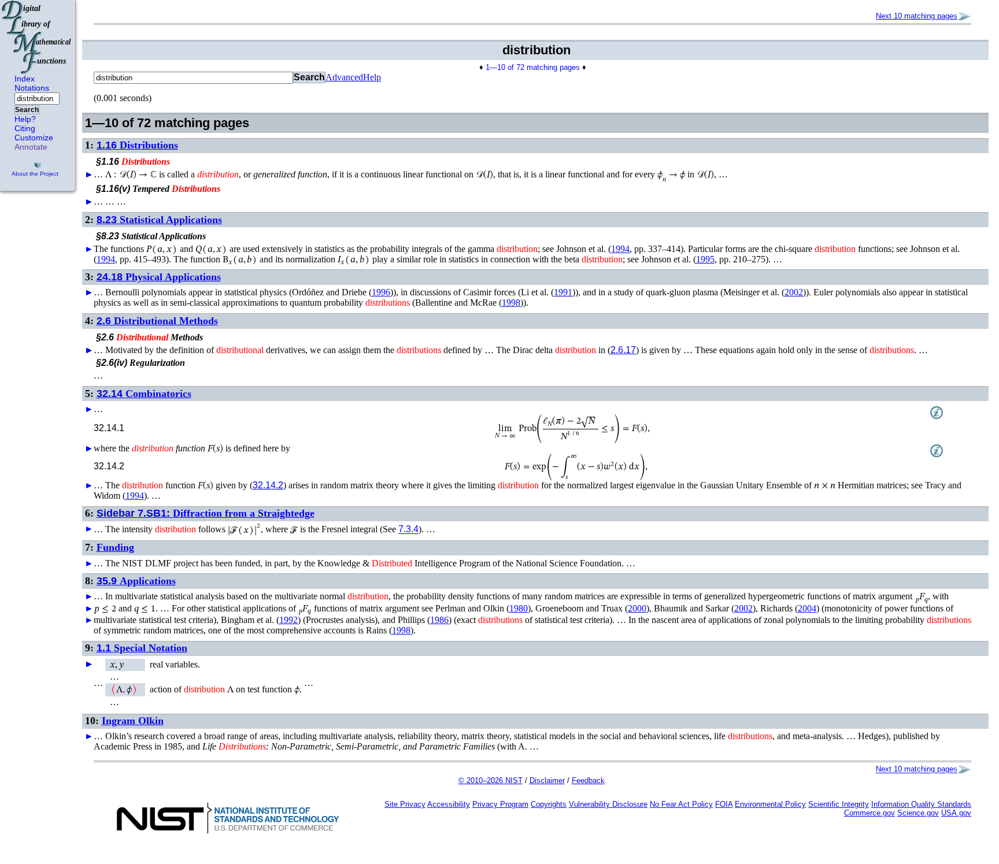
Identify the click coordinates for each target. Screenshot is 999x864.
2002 (794, 292)
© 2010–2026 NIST (490, 780)
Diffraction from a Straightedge (205, 513)
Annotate (30, 146)
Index (24, 78)
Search (27, 110)
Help (372, 77)
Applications (136, 581)
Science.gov (918, 813)
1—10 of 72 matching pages (533, 67)
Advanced (344, 77)
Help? (25, 119)
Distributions (137, 145)
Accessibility (448, 804)
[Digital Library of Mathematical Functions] (37, 37)
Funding (115, 547)
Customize (33, 137)
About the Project (35, 173)
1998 (511, 302)
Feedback (588, 780)
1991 (563, 292)
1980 (518, 608)
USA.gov (956, 813)
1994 (620, 249)
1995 (705, 259)
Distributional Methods (157, 321)
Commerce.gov (869, 813)
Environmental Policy (770, 804)
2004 (807, 608)
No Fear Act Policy (681, 804)
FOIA (723, 804)
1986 (439, 620)
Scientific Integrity (838, 804)
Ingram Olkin (133, 720)
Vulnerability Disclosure (608, 804)
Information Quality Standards (921, 804)
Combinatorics (144, 393)
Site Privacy (405, 804)
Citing (24, 128)
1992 (288, 620)
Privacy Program (500, 804)
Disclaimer (547, 780)
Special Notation (142, 648)
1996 (381, 292)
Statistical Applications (159, 219)
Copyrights (549, 804)
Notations (31, 87)
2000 (637, 608)
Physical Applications (159, 277)
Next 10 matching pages (916, 16)
